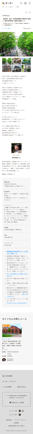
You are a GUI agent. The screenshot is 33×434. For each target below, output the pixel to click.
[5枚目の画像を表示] (16, 68)
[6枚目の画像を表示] (26, 68)
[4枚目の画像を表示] (6, 68)
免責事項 (16, 423)
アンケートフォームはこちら (16, 303)
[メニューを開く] (29, 3)
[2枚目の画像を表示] (16, 61)
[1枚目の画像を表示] (6, 61)
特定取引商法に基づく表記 (15, 425)
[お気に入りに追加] (26, 12)
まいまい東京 (9, 7)
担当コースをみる (7, 174)
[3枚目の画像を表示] (26, 61)
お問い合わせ (21, 387)
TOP (3, 7)
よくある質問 (7, 387)
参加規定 (8, 420)
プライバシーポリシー (21, 420)
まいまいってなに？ (9, 381)
